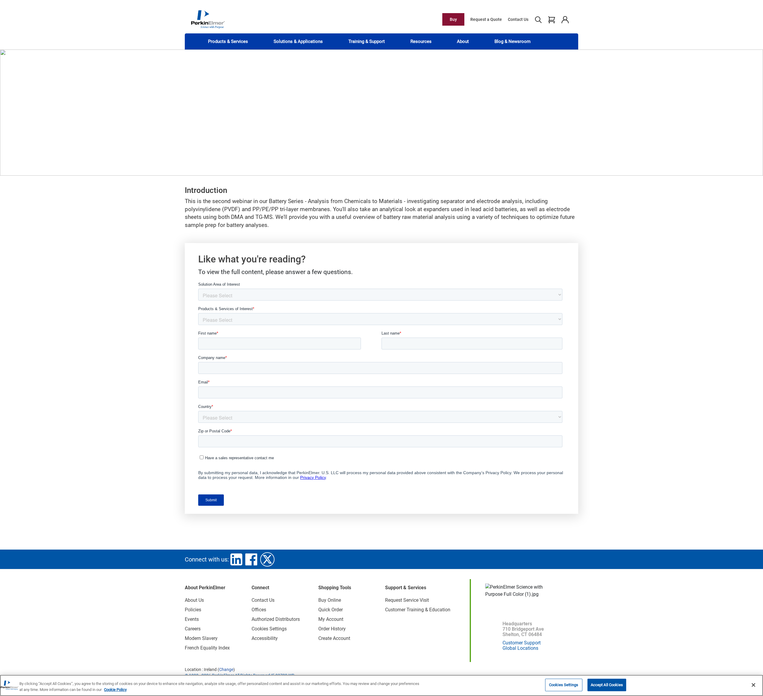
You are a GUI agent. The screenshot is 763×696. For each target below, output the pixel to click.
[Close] (753, 685)
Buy (453, 19)
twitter (267, 559)
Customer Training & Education (417, 610)
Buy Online (329, 600)
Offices (259, 610)
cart (551, 19)
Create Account (334, 638)
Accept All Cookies (607, 685)
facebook (251, 559)
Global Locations (520, 648)
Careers (193, 629)
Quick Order (330, 610)
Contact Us (518, 19)
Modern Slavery (201, 638)
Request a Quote (486, 19)
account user (565, 19)
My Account (330, 619)
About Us (194, 600)
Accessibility (265, 638)
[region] (381, 685)
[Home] (207, 19)
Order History (332, 629)
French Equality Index (207, 648)
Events (192, 619)
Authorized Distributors (276, 619)
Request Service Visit (407, 600)
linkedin (236, 559)
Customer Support (522, 643)
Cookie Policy (115, 689)
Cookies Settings (563, 685)
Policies (193, 610)
